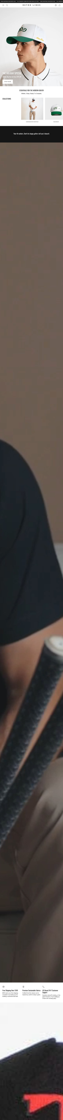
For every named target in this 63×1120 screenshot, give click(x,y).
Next (59, 108)
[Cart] (59, 5)
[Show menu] (3, 5)
